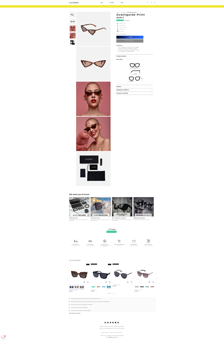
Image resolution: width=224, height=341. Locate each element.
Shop (122, 2)
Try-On (129, 37)
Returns (118, 86)
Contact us (102, 328)
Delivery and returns (105, 326)
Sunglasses (123, 12)
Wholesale (121, 328)
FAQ (112, 326)
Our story (115, 328)
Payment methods (122, 93)
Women (112, 2)
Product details (121, 56)
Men (102, 2)
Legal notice (119, 332)
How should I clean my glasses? (79, 307)
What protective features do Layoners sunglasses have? (85, 298)
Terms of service (105, 332)
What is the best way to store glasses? (81, 310)
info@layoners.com (113, 337)
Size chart (119, 59)
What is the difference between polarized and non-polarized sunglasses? (90, 301)
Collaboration (109, 328)
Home (118, 12)
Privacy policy (112, 332)
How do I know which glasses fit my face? (82, 304)
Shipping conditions (122, 90)
